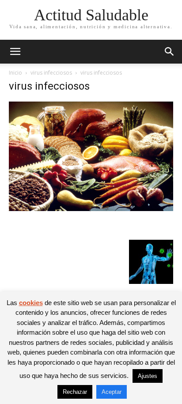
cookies (31, 302)
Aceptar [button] (111, 392)
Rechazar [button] (75, 392)
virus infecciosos (51, 72)
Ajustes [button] (147, 376)
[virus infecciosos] (91, 208)
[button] (15, 52)
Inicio (15, 72)
